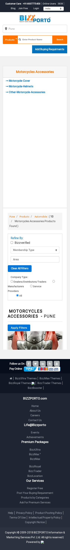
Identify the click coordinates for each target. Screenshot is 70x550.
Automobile (41, 216)
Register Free (35, 488)
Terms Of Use (17, 517)
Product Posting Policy (48, 513)
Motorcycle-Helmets (21, 86)
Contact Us (35, 420)
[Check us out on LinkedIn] (43, 363)
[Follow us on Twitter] (35, 363)
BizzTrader (35, 471)
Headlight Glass (35, 336)
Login (36, 8)
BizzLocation (35, 476)
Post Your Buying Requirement (35, 493)
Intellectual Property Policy (44, 517)
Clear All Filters (19, 268)
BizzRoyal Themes (20, 383)
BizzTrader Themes (49, 383)
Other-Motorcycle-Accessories (27, 92)
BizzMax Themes (50, 378)
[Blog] (50, 363)
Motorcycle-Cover (19, 80)
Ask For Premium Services (35, 502)
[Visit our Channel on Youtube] (57, 363)
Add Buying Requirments (49, 49)
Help (10, 513)
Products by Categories (35, 497)
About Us (35, 410)
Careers (35, 415)
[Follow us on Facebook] (29, 363)
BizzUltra (35, 449)
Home (35, 406)
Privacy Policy (24, 513)
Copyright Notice (35, 522)
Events (35, 432)
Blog (13, 8)
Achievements (35, 437)
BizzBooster (35, 388)
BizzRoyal (35, 466)
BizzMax (35, 454)
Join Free (23, 8)
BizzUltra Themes (26, 378)
